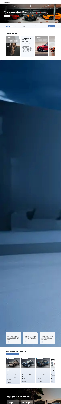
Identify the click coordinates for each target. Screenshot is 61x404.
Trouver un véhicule (28, 3)
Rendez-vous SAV (42, 3)
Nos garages (55, 3)
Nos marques (21, 3)
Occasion (8, 26)
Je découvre (7, 16)
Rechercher (51, 26)
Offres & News (35, 3)
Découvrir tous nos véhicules (12, 353)
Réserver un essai (49, 3)
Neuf (11, 26)
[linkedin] (54, 1)
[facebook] (51, 1)
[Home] (6, 2)
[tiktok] (55, 1)
